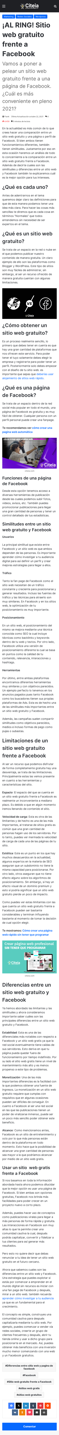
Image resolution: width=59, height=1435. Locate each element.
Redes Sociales (24, 16)
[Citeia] (29, 6)
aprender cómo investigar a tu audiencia (28, 1298)
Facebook (30, 1375)
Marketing (8, 16)
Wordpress (41, 16)
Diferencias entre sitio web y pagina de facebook (30, 1367)
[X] (19, 1406)
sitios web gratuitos (30, 1394)
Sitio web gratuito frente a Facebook (29, 1381)
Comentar (29, 1426)
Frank (7, 116)
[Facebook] (11, 1406)
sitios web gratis (30, 1388)
